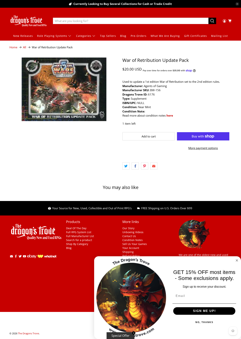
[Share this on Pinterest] (144, 166)
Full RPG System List (78, 232)
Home (13, 47)
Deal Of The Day (76, 228)
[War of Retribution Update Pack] (64, 89)
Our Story (128, 228)
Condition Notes (132, 240)
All (24, 47)
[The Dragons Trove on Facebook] (16, 257)
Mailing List (219, 36)
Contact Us (129, 236)
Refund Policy (131, 256)
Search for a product (79, 240)
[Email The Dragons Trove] (11, 257)
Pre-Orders (138, 36)
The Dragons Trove (28, 333)
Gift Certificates (195, 36)
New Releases (23, 36)
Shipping (128, 252)
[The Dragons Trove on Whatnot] (46, 257)
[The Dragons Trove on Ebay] (32, 260)
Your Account (130, 248)
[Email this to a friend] (153, 166)
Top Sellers (108, 36)
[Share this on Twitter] (126, 166)
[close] (237, 4)
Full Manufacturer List (80, 236)
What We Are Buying (165, 36)
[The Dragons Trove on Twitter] (20, 257)
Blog (123, 36)
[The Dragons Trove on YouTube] (24, 257)
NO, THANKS (204, 322)
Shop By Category (77, 244)
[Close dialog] (237, 260)
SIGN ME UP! (204, 310)
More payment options (203, 148)
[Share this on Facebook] (135, 166)
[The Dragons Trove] (28, 21)
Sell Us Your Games (134, 244)
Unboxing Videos (132, 232)
